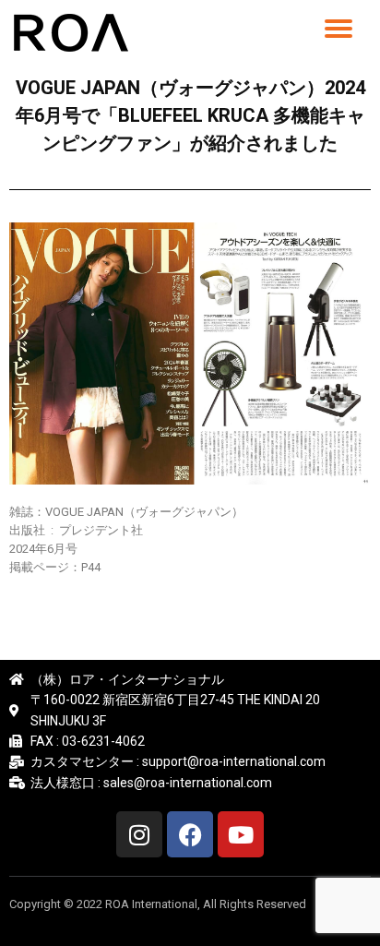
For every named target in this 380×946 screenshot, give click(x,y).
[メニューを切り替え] (338, 28)
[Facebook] (190, 834)
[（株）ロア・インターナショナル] (74, 32)
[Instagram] (139, 834)
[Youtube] (241, 834)
